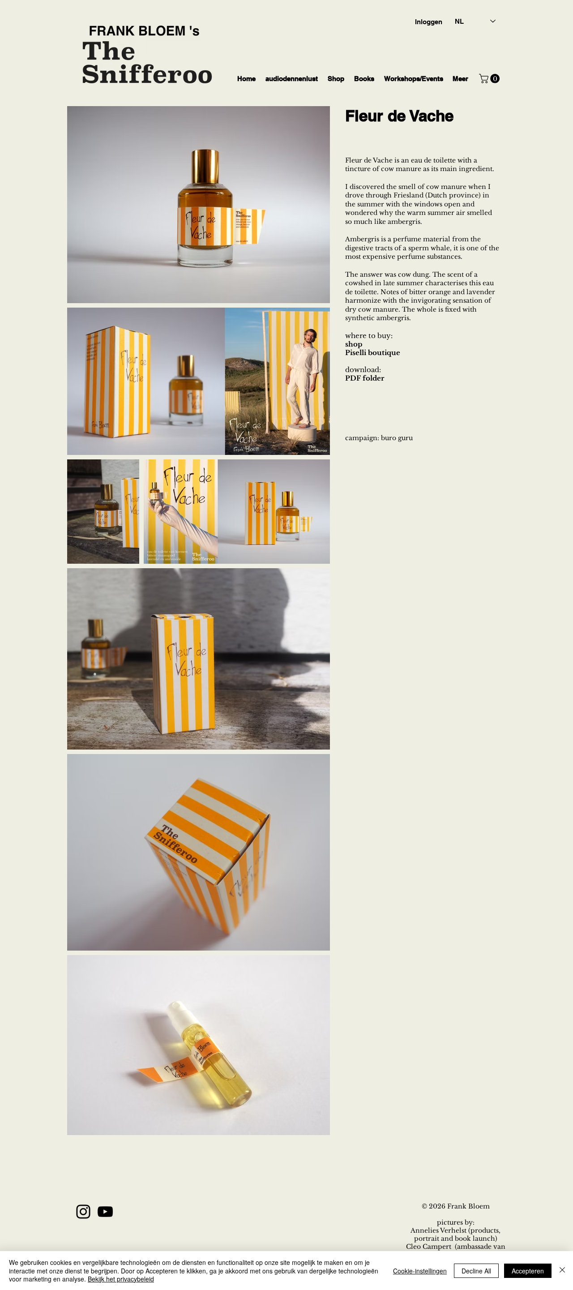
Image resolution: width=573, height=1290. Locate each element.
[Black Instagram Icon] (83, 1211)
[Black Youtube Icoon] (105, 1211)
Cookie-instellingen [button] (420, 1270)
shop (353, 344)
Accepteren (528, 1270)
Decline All (476, 1270)
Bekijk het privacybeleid (121, 1278)
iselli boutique (375, 352)
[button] (490, 78)
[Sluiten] (562, 1270)
